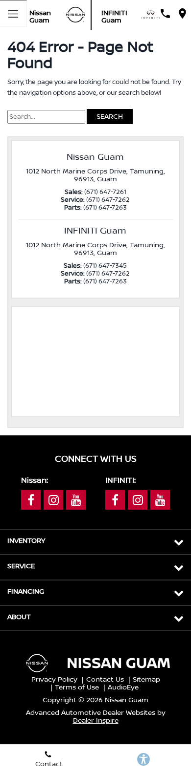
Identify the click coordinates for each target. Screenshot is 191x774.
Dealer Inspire (96, 721)
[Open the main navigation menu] (13, 13)
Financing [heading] (25, 592)
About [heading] (19, 617)
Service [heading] (21, 566)
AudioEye (123, 687)
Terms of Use (77, 687)
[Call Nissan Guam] (165, 13)
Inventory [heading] (26, 541)
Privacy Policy (54, 680)
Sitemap (146, 680)
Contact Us (105, 680)
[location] (182, 13)
